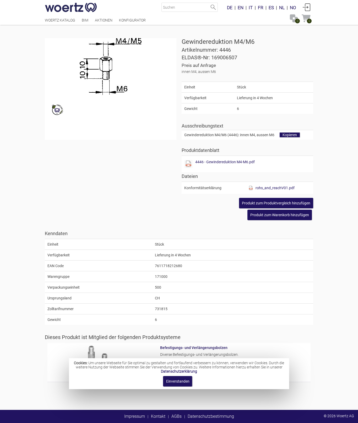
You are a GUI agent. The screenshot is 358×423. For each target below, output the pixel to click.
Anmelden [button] (307, 7)
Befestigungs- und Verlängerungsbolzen (193, 348)
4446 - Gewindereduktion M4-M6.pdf (225, 162)
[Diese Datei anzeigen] (188, 164)
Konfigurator (132, 20)
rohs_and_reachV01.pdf (275, 188)
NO (293, 7)
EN (240, 7)
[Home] (71, 8)
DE (229, 7)
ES (271, 7)
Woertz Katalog (60, 20)
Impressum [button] (134, 416)
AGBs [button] (176, 416)
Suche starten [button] (213, 7)
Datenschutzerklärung (179, 371)
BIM (85, 20)
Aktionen (103, 20)
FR (260, 7)
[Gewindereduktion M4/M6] (111, 66)
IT (251, 7)
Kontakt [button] (158, 416)
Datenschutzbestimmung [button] (211, 416)
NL (282, 7)
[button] (276, 203)
